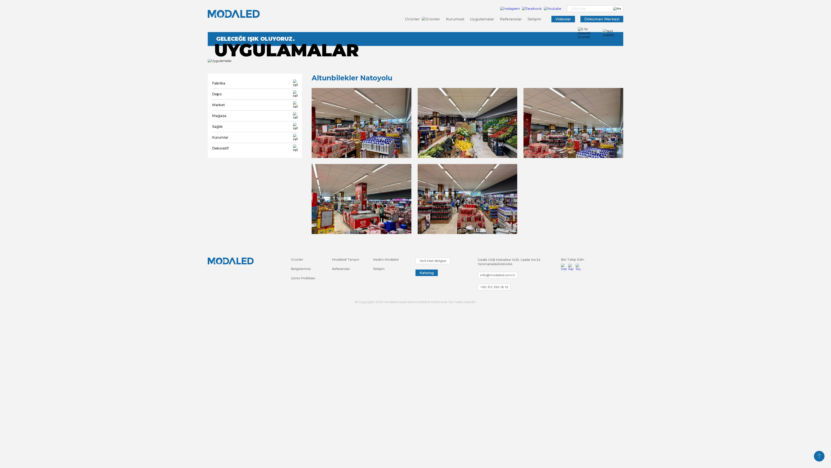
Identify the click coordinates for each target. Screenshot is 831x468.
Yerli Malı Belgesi (433, 261)
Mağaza (219, 116)
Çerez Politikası (303, 278)
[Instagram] (510, 9)
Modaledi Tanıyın (345, 260)
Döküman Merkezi (601, 19)
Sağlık (217, 127)
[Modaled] (234, 14)
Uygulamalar (482, 19)
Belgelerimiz (301, 269)
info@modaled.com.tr (497, 275)
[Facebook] (532, 9)
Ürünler (413, 19)
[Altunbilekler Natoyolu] (361, 123)
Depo (217, 94)
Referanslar (511, 19)
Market (218, 105)
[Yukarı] (819, 456)
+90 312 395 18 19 (494, 287)
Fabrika (218, 83)
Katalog (426, 273)
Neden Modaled (385, 260)
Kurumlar (220, 137)
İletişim (534, 19)
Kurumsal (455, 19)
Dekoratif (220, 148)
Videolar (563, 19)
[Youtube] (552, 9)
